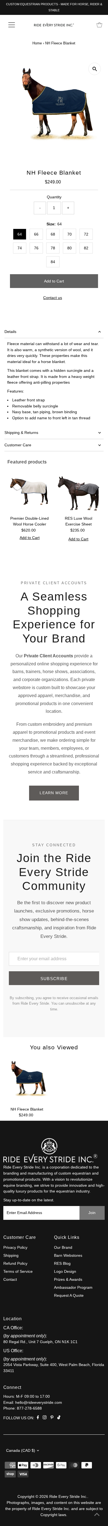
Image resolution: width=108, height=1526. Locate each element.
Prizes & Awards (68, 1279)
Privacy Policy (15, 1247)
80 (69, 248)
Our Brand (63, 1247)
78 (53, 248)
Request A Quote (69, 1295)
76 (36, 248)
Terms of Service (18, 1271)
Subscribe (54, 978)
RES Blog (62, 1263)
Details (10, 332)
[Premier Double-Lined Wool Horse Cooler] (29, 491)
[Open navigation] (16, 25)
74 (19, 248)
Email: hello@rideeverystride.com (32, 1402)
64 (19, 234)
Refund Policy (15, 1263)
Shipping (11, 1255)
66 (36, 234)
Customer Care (17, 445)
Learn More (54, 793)
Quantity (54, 197)
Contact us (52, 298)
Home (37, 43)
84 (53, 262)
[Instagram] (44, 1418)
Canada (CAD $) (20, 1450)
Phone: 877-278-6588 (22, 1408)
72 (86, 234)
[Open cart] (99, 24)
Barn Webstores (68, 1255)
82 (86, 248)
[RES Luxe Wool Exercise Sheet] (78, 491)
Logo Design (65, 1271)
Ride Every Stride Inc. (68, 1497)
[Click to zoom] (94, 69)
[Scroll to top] (96, 1514)
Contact (10, 1279)
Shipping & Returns (21, 433)
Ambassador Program (73, 1287)
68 (53, 234)
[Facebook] (37, 1418)
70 (69, 234)
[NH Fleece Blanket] (27, 1080)
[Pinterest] (52, 1418)
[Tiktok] (59, 1418)
